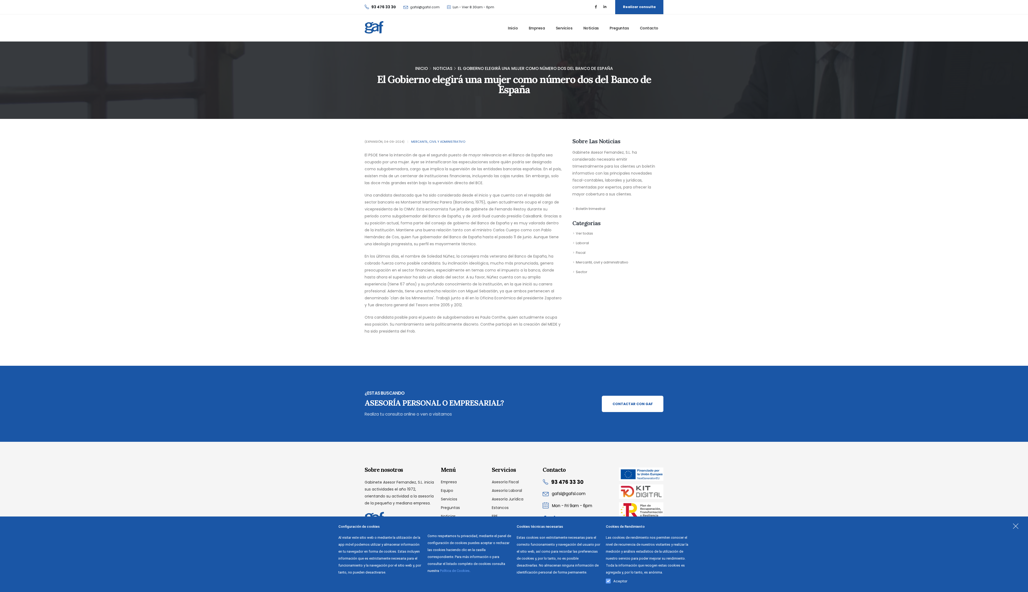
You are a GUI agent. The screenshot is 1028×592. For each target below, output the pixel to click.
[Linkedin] (605, 7)
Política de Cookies (455, 571)
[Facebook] (596, 7)
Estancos (500, 507)
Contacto (649, 28)
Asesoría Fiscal (505, 482)
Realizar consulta (639, 7)
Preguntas (619, 28)
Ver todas (584, 233)
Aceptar (620, 580)
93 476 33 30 (567, 482)
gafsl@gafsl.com (425, 7)
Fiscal (580, 252)
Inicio (513, 28)
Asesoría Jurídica (507, 499)
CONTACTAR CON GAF (633, 404)
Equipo (447, 490)
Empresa (537, 28)
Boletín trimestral (590, 208)
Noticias (591, 28)
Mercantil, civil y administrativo (438, 141)
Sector (581, 272)
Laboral (582, 243)
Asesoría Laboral (507, 490)
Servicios (564, 28)
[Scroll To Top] (1018, 586)
